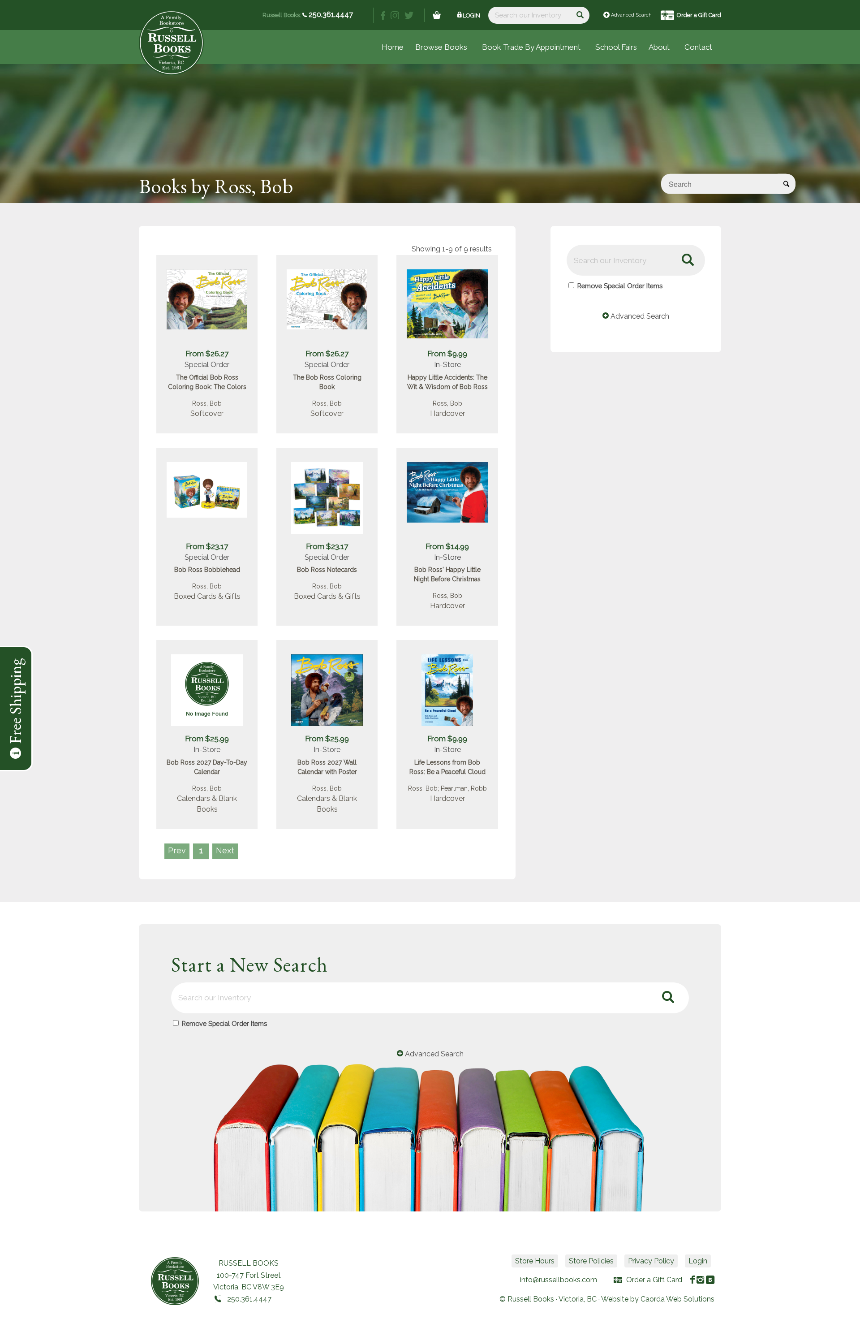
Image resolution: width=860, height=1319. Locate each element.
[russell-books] (171, 42)
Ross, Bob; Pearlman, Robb (447, 788)
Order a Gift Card (699, 15)
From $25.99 (207, 738)
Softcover (207, 413)
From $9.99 (447, 353)
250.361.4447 (330, 14)
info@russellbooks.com (558, 1280)
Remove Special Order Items (619, 286)
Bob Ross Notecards (327, 569)
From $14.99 (447, 546)
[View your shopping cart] (437, 15)
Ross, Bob (207, 403)
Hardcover (447, 413)
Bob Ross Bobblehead (207, 569)
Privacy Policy (651, 1261)
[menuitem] (616, 47)
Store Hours (535, 1261)
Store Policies (591, 1261)
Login (471, 15)
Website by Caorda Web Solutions (657, 1299)
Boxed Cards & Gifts (207, 596)
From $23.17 (207, 546)
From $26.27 (206, 353)
